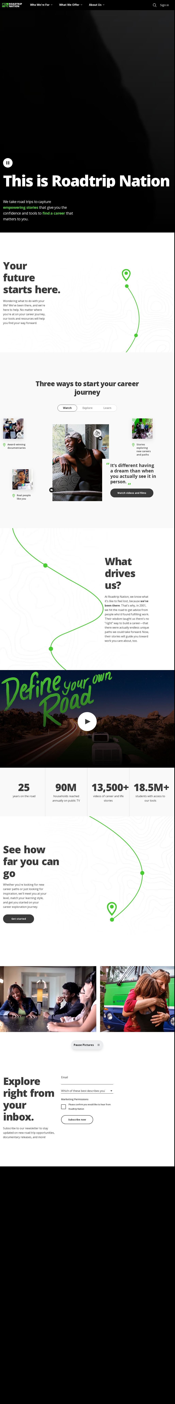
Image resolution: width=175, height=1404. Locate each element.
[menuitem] (155, 5)
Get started (18, 918)
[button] (87, 718)
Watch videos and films (131, 492)
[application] (87, 719)
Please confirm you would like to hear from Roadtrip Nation (90, 1106)
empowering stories (20, 207)
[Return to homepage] (12, 5)
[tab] (67, 408)
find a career (53, 213)
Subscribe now (77, 1119)
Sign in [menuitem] (164, 5)
